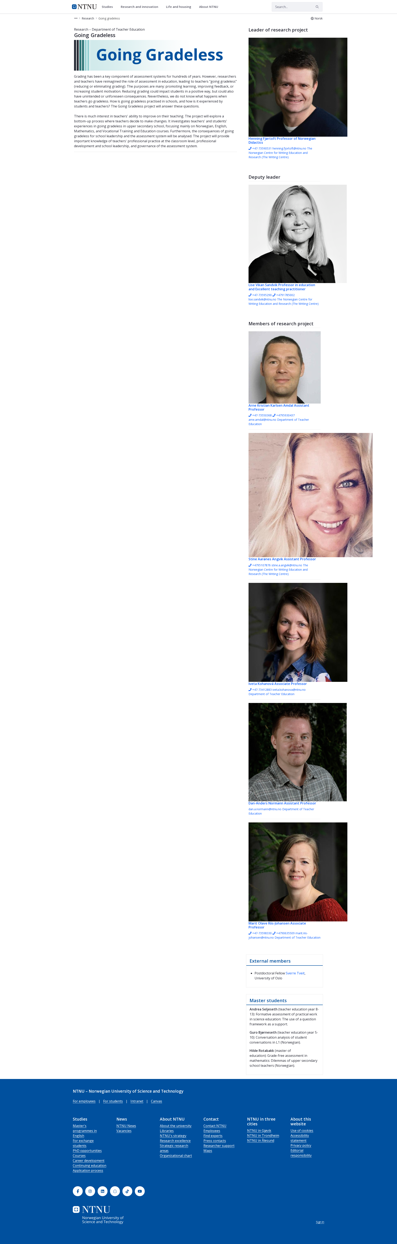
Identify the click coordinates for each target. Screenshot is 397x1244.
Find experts (212, 1135)
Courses (79, 1155)
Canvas (156, 1101)
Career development (88, 1160)
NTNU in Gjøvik (259, 1130)
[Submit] (317, 6)
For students (113, 1101)
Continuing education (89, 1165)
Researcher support (218, 1145)
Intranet (136, 1101)
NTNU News (126, 1125)
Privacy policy (301, 1145)
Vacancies (124, 1130)
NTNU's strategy (173, 1135)
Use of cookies (302, 1130)
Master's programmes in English (85, 1130)
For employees (84, 1101)
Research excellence (175, 1140)
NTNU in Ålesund (260, 1140)
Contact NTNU (214, 1125)
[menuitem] (108, 6)
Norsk (318, 18)
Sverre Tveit (295, 973)
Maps (207, 1150)
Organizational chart (176, 1155)
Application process (88, 1170)
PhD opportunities (87, 1150)
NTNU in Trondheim (263, 1135)
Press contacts (214, 1140)
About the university (175, 1125)
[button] (75, 18)
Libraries (167, 1130)
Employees (211, 1130)
